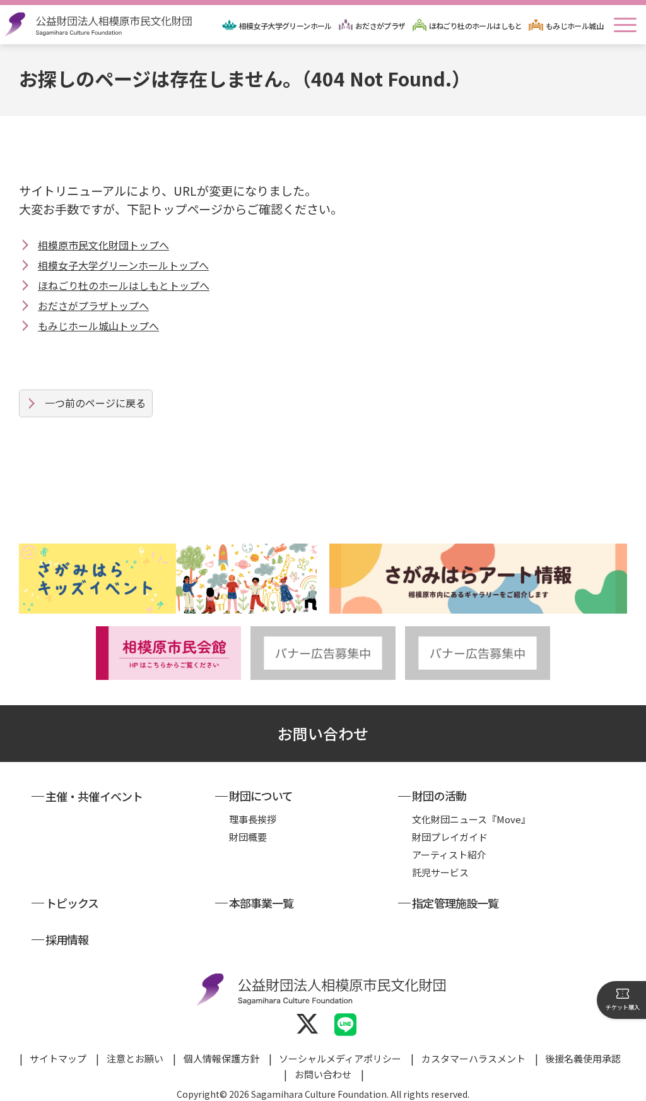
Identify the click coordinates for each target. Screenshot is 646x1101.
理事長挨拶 (252, 819)
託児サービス (440, 872)
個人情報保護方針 (221, 1058)
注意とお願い (135, 1058)
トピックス (72, 903)
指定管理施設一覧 (455, 903)
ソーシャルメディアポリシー (340, 1058)
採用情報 (66, 939)
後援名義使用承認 (583, 1058)
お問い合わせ (323, 733)
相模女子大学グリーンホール (285, 25)
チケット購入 (623, 1007)
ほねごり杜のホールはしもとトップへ (123, 285)
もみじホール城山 (574, 25)
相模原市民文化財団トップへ (103, 245)
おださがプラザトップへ (93, 305)
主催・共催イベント (94, 796)
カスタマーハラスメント (473, 1058)
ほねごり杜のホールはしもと (475, 25)
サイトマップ (58, 1058)
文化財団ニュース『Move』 (471, 819)
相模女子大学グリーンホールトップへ (123, 265)
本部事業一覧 (261, 903)
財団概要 (248, 836)
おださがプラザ (380, 25)
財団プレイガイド (450, 836)
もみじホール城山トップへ (98, 325)
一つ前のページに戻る (95, 402)
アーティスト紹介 (449, 854)
